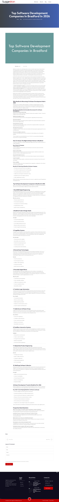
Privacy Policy (51, 500)
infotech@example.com (49, 485)
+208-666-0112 (47, 483)
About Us (41, 1)
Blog (45, 1)
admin (19, 66)
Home (18, 19)
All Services (36, 1)
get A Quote (48, 488)
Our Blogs (21, 484)
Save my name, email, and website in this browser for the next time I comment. (17, 461)
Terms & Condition (45, 500)
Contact (49, 1)
